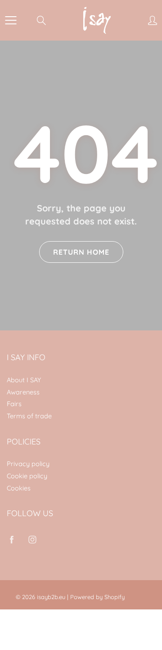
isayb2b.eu (51, 596)
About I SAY (24, 379)
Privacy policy (28, 463)
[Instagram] (32, 539)
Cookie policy (27, 475)
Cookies (19, 488)
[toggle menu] (10, 20)
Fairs (14, 403)
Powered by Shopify (97, 596)
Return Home (81, 251)
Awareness (23, 392)
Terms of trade (29, 416)
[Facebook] (11, 539)
